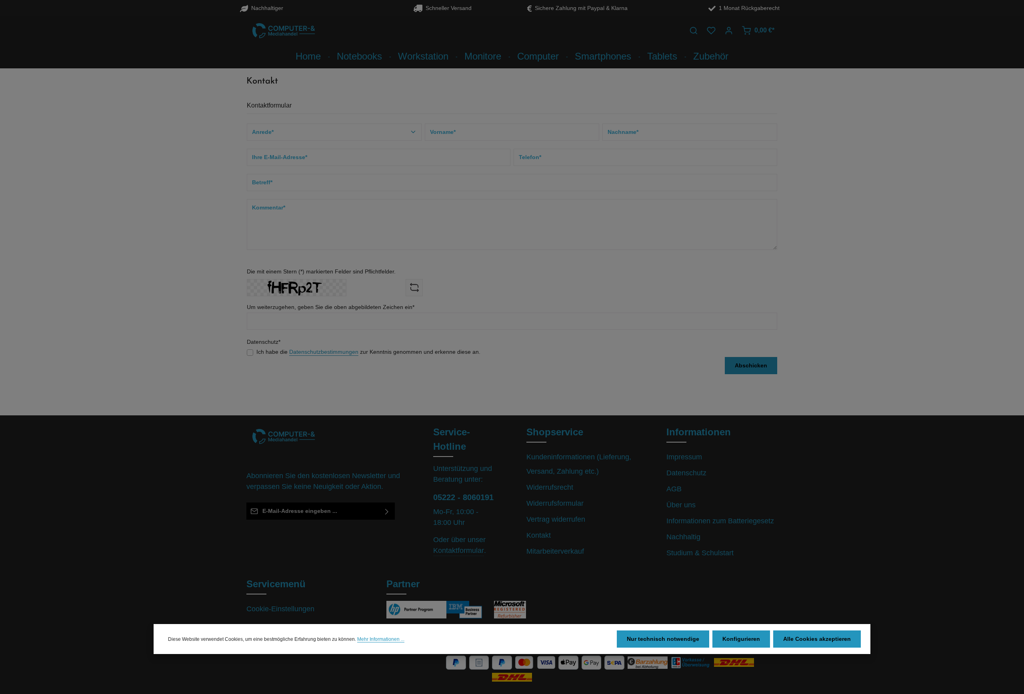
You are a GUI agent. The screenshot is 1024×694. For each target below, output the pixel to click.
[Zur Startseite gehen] (284, 30)
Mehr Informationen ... (380, 639)
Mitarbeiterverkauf (555, 551)
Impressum (684, 457)
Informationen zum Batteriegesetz (720, 521)
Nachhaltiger (265, 8)
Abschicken (751, 365)
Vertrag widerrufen (555, 519)
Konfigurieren (741, 639)
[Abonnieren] (387, 511)
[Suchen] (694, 30)
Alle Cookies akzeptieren (817, 639)
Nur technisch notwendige (663, 639)
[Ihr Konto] (729, 30)
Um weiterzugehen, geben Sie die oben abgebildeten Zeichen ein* (330, 307)
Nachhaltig (683, 537)
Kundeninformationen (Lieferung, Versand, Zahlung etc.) (578, 464)
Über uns (681, 505)
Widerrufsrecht (549, 487)
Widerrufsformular (555, 503)
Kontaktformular (458, 550)
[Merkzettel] (711, 30)
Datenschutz (686, 473)
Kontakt (538, 535)
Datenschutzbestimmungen (323, 352)
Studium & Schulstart (700, 553)
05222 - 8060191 (463, 497)
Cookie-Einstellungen (280, 609)
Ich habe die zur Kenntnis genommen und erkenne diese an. (368, 352)
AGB (674, 489)
